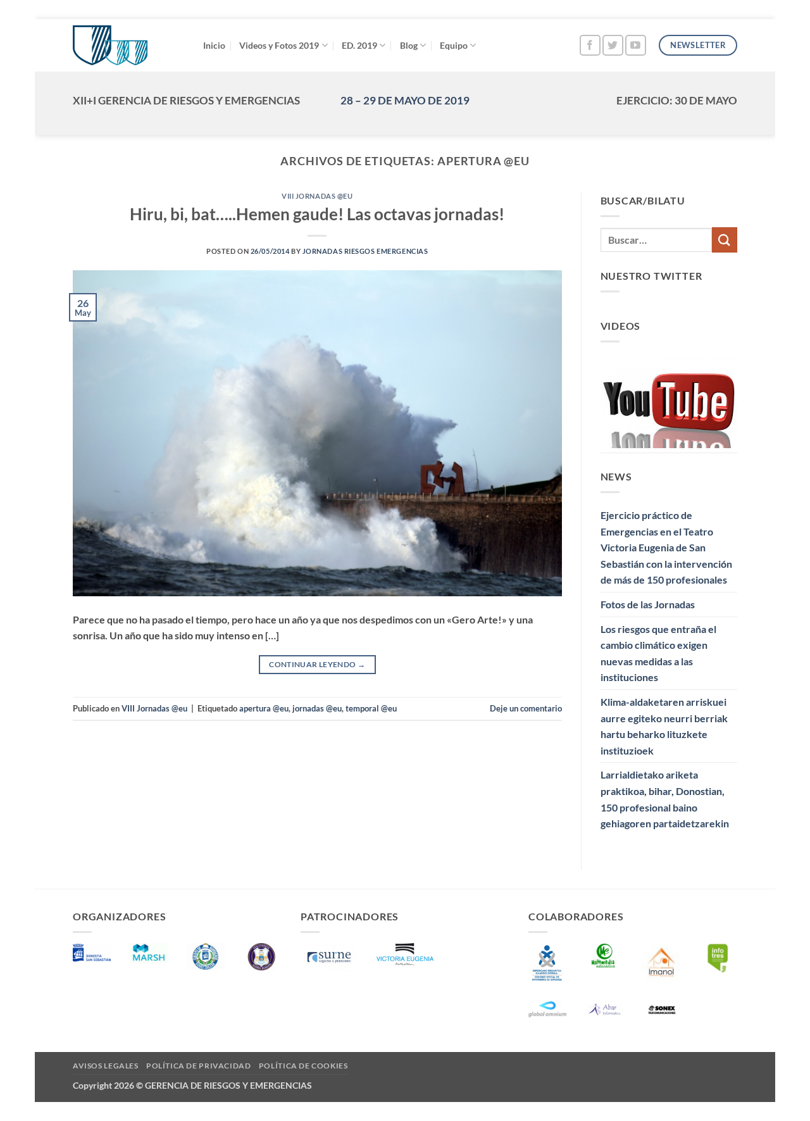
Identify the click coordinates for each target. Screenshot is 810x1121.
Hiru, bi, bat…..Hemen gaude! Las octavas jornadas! (317, 213)
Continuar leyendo (317, 664)
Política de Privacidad (198, 1065)
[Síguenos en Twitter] (612, 45)
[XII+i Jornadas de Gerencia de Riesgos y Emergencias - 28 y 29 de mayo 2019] (128, 45)
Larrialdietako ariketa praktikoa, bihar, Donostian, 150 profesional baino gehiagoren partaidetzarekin (665, 798)
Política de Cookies (303, 1065)
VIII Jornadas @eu (317, 196)
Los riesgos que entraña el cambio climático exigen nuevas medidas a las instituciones (658, 653)
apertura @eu (264, 708)
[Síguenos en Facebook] (590, 45)
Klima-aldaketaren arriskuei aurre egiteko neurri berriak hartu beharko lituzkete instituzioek (664, 726)
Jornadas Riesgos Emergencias (365, 251)
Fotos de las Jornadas (648, 604)
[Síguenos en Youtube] (635, 45)
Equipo (454, 45)
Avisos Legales (106, 1065)
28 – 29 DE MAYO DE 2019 (405, 100)
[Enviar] (724, 239)
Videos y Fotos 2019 (279, 45)
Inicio (214, 45)
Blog (409, 45)
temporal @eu (371, 708)
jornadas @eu (317, 708)
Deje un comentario (526, 708)
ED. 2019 (359, 45)
